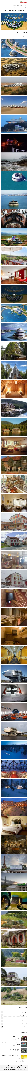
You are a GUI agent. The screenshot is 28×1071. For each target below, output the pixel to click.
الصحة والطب (24, 1024)
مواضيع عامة (24, 1018)
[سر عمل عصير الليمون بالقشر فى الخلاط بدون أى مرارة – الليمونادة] (24, 1057)
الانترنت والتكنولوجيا (23, 1015)
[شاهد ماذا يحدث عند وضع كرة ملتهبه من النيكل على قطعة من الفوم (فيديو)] (24, 1044)
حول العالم (25, 1027)
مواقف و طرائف (24, 1021)
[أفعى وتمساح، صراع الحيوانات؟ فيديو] (24, 1050)
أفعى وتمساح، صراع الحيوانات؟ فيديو (13, 1049)
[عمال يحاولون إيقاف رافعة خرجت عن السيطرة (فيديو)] (24, 1038)
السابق (24, 36)
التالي (3, 36)
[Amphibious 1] (14, 48)
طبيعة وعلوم (24, 1012)
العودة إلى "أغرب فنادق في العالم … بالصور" (14, 10)
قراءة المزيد (6, 1069)
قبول (12, 1069)
